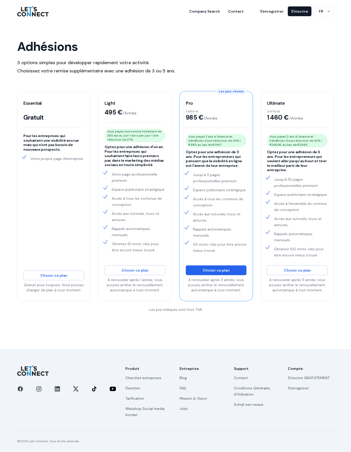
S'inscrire (299, 11)
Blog (183, 378)
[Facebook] (20, 389)
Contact (236, 11)
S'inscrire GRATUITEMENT (309, 378)
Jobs (184, 408)
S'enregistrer (272, 11)
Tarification (134, 398)
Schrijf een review (248, 404)
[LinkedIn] (57, 389)
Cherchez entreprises (143, 378)
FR (321, 11)
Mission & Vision (193, 398)
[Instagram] (39, 389)
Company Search (204, 11)
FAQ (183, 388)
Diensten (132, 388)
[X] (76, 389)
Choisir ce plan (53, 275)
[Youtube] (113, 389)
